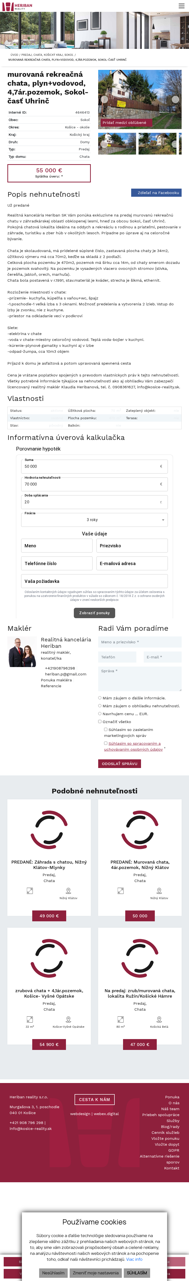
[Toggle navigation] (179, 6)
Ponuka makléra (56, 680)
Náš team (170, 1108)
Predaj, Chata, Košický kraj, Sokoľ (48, 55)
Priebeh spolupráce (160, 1114)
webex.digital (106, 1113)
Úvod (14, 55)
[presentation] (104, 99)
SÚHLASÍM (137, 1273)
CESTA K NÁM (94, 1099)
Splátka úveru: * (49, 176)
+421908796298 (59, 668)
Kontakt (171, 1168)
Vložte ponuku (165, 1138)
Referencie (51, 686)
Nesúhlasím (53, 1273)
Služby (173, 1120)
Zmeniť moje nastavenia (96, 1273)
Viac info (134, 1259)
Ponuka (172, 1097)
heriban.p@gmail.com (65, 674)
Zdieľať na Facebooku (158, 192)
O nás (174, 1103)
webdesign (80, 1113)
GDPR (173, 1150)
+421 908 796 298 (26, 1122)
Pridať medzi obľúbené (125, 122)
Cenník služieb (165, 1132)
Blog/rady (170, 1126)
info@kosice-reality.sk (31, 1128)
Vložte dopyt (167, 1144)
